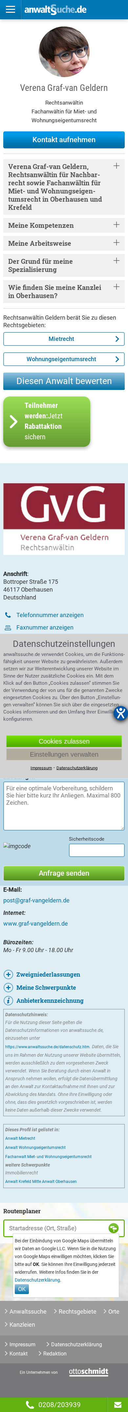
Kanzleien (22, 1324)
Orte (113, 1311)
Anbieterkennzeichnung (50, 1000)
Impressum (22, 1344)
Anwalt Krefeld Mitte (23, 1181)
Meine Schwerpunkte (46, 987)
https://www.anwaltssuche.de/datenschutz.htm (47, 1047)
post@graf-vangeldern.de (36, 900)
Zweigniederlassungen (48, 974)
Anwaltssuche (28, 1311)
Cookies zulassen (64, 741)
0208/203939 (59, 1405)
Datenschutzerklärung (37, 1280)
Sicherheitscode (86, 839)
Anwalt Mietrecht (20, 1138)
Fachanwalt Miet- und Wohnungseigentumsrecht (48, 1156)
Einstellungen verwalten (64, 754)
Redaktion (55, 1354)
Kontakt (19, 1354)
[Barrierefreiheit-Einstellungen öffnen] (121, 713)
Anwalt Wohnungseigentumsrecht (35, 1147)
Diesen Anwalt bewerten (64, 381)
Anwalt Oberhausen (59, 1181)
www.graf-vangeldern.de (35, 923)
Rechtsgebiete (77, 1311)
